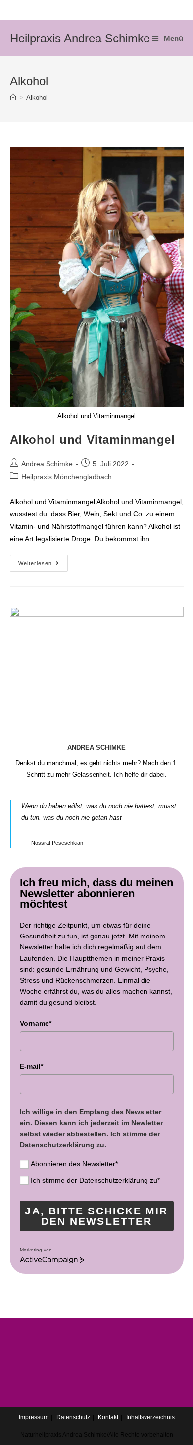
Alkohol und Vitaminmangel (92, 439)
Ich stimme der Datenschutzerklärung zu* (95, 1180)
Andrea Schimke (47, 464)
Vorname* (35, 1023)
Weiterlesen (35, 563)
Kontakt (108, 1417)
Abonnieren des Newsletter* (74, 1164)
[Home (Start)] (13, 97)
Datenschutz (73, 1417)
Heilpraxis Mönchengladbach (66, 477)
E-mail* (31, 1066)
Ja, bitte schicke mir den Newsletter (96, 1216)
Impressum (33, 1417)
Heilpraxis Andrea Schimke (80, 38)
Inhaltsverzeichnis (150, 1417)
